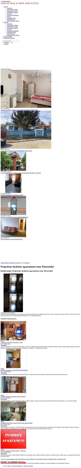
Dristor (32, 459)
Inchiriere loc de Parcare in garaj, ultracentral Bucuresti (14, 217)
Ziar (5, 466)
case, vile (9, 13)
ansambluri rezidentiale (12, 15)
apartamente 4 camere (12, 12)
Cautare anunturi (8, 36)
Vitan (64, 459)
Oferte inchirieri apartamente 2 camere (10, 262)
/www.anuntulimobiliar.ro (34, 315)
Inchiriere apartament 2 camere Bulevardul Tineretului (14, 370)
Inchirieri (6, 22)
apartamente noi (11, 19)
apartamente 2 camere (12, 9)
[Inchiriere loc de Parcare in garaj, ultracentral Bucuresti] (13, 214)
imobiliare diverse (11, 18)
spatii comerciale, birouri (13, 21)
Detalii (2, 341)
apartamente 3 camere (12, 11)
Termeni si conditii (28, 466)
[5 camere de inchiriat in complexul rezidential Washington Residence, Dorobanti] (13, 170)
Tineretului (26, 262)
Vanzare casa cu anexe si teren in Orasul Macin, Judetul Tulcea (16, 150)
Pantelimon (41, 459)
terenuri (9, 16)
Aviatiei (20, 459)
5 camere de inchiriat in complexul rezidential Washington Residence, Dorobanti (21, 173)
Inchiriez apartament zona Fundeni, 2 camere (12, 195)
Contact (9, 466)
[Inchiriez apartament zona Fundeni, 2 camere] (13, 192)
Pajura (36, 459)
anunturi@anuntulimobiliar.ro (20, 315)
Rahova (46, 459)
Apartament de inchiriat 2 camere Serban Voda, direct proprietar (16, 423)
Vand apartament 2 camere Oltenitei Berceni (12, 239)
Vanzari (6, 6)
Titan (55, 459)
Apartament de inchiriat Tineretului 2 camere (12, 342)
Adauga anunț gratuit (9, 38)
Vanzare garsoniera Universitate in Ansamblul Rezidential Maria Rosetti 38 (19, 110)
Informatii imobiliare (17, 466)
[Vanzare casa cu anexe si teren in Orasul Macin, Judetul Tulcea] (26, 148)
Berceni (29, 459)
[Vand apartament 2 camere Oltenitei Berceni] (13, 236)
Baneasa (24, 459)
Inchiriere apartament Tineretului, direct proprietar (13, 396)
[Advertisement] (40, 57)
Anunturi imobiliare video (11, 459)
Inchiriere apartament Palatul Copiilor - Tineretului (13, 450)
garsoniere (9, 8)
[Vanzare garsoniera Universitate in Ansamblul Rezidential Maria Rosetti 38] (26, 107)
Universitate (60, 459)
